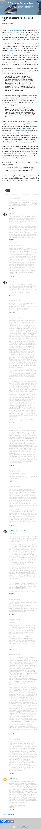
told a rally (15, 137)
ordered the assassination (24, 130)
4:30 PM (11, 481)
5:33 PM (11, 525)
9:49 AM (11, 773)
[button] (38, 18)
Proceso (4, 73)
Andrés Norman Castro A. (17, 531)
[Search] (38, 3)
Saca (7, 190)
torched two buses (26, 96)
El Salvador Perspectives (21, 3)
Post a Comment (8, 814)
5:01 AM (11, 465)
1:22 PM (11, 422)
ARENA (32, 126)
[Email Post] (6, 187)
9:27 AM (11, 649)
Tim (10, 214)
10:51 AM (12, 312)
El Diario (34, 102)
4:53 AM (11, 276)
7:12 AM (11, 295)
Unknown (12, 778)
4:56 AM (11, 614)
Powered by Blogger (21, 827)
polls (4, 176)
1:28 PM (11, 733)
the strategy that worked (15, 30)
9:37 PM (11, 810)
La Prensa (11, 50)
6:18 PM (11, 594)
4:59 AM (11, 208)
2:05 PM (11, 240)
